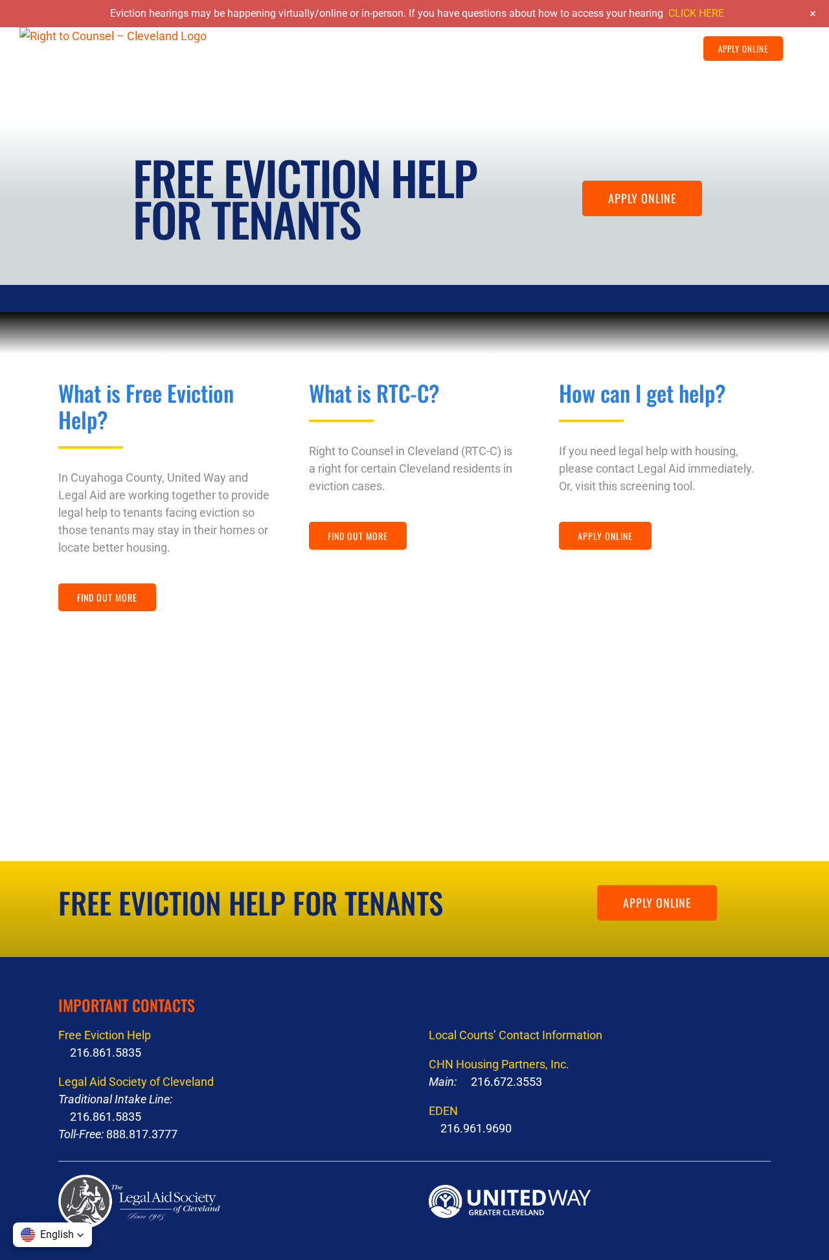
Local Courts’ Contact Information (515, 1035)
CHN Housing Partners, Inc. (499, 1064)
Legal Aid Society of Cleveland (136, 1081)
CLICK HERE (696, 13)
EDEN (443, 1111)
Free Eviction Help (104, 1035)
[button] (796, 48)
